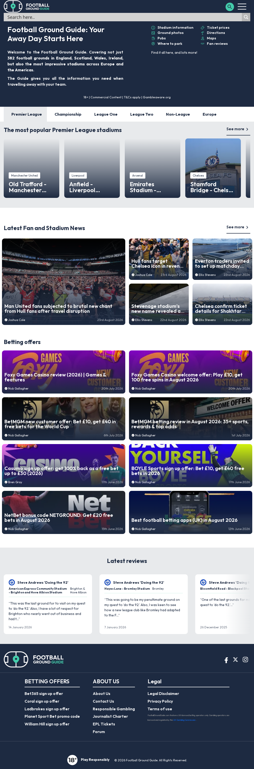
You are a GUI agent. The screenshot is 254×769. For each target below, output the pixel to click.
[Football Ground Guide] (27, 6)
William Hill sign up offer (47, 723)
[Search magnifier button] (246, 17)
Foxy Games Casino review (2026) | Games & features (55, 377)
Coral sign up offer (42, 701)
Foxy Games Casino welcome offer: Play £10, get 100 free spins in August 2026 (187, 377)
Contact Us (103, 701)
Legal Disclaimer (163, 693)
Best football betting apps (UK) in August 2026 (184, 520)
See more (235, 128)
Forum (99, 731)
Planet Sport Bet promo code (52, 716)
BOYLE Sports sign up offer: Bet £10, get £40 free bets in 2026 (187, 471)
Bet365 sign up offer (44, 693)
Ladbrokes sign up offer (47, 708)
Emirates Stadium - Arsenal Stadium (152, 187)
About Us (101, 693)
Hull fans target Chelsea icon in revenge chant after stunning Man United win (158, 263)
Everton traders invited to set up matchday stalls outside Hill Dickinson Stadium (222, 263)
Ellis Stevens (143, 320)
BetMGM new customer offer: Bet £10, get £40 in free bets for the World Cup (60, 424)
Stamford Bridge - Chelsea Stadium (213, 187)
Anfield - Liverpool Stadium (82, 187)
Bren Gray (15, 482)
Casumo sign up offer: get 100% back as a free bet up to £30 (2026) (61, 471)
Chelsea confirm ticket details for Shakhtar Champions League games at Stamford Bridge (221, 309)
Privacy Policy (160, 701)
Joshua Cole (16, 320)
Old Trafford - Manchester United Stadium (30, 187)
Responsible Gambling (114, 708)
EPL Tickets (104, 723)
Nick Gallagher (18, 388)
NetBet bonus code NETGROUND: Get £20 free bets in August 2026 (58, 518)
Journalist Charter (110, 716)
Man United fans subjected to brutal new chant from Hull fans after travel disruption (58, 309)
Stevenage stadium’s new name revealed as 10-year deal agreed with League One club (157, 309)
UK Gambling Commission (184, 720)
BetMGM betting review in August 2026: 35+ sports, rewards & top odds (190, 424)
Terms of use (160, 708)
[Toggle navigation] (242, 6)
